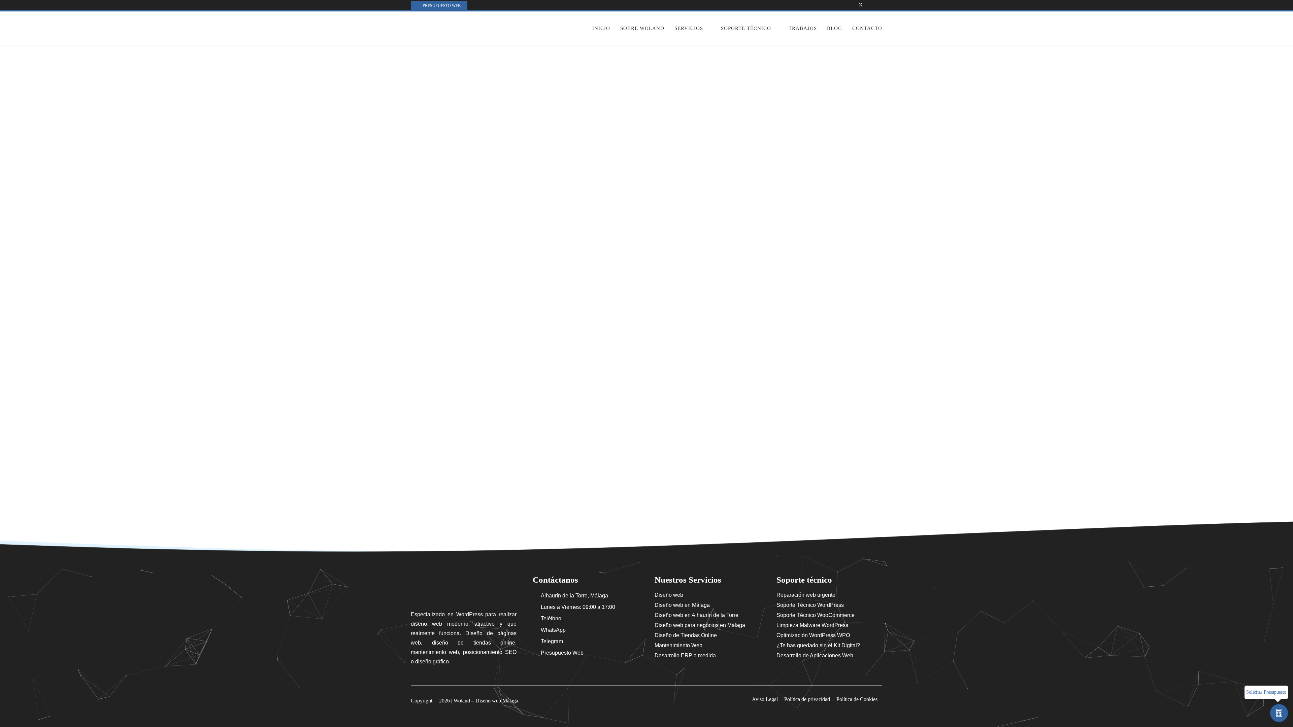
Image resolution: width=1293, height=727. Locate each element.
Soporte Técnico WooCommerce (815, 615)
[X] (861, 5)
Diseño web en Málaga (682, 605)
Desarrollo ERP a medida (685, 655)
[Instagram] (869, 5)
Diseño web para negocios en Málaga (700, 625)
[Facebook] (852, 5)
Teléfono (551, 618)
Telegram (552, 641)
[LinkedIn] (878, 5)
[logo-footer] (464, 588)
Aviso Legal (765, 699)
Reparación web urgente (805, 595)
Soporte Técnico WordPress (810, 605)
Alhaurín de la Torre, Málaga (574, 595)
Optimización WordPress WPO (813, 635)
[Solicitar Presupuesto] (1279, 713)
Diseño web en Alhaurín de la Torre (696, 615)
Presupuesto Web (562, 653)
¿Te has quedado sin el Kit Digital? (818, 645)
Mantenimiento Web (678, 645)
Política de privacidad (807, 699)
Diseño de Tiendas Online (686, 635)
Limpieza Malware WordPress (812, 625)
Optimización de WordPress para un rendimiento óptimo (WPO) (485, 236)
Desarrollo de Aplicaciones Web (814, 655)
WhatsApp (553, 630)
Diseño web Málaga (496, 700)
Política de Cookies (856, 699)
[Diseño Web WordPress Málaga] (448, 28)
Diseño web (669, 595)
